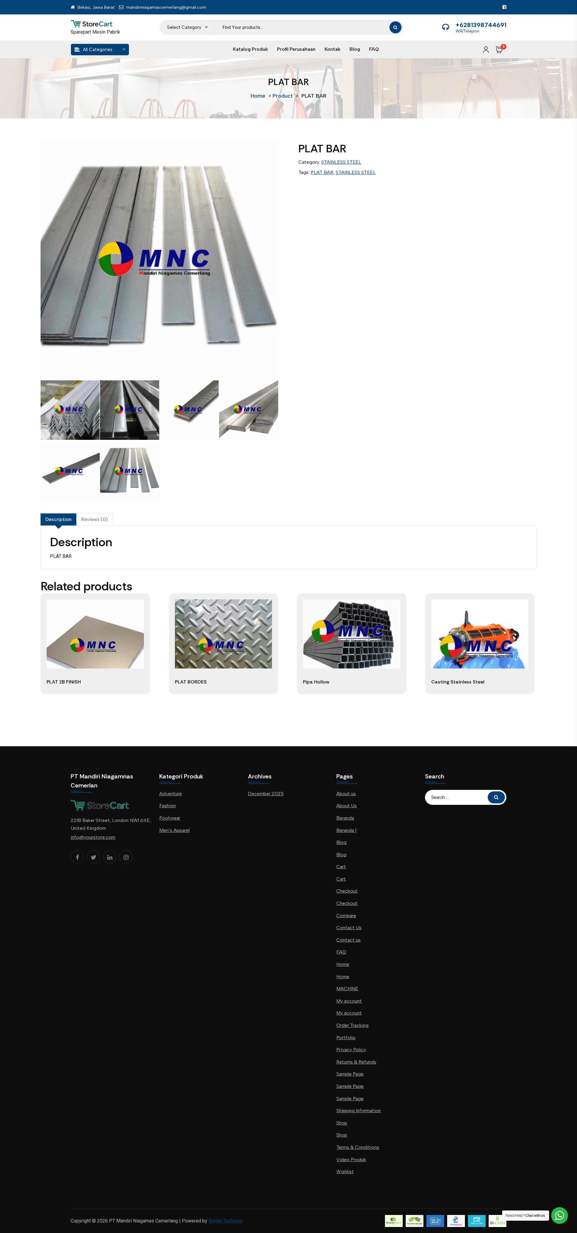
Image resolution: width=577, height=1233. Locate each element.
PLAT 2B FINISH (64, 682)
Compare (346, 915)
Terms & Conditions (357, 1147)
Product (283, 96)
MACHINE (347, 988)
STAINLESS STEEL (341, 162)
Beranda (345, 818)
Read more (95, 693)
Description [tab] (58, 519)
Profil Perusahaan (296, 49)
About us (346, 793)
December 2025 (266, 793)
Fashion (167, 805)
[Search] (395, 27)
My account (349, 1001)
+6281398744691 (481, 25)
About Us (346, 805)
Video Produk (351, 1159)
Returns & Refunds (356, 1062)
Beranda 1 (346, 830)
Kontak (332, 49)
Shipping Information (358, 1110)
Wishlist (345, 1171)
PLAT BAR (322, 172)
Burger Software (226, 1221)
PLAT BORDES (191, 682)
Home (258, 96)
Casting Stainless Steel (457, 682)
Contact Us (349, 927)
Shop (341, 1123)
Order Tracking (352, 1025)
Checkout (347, 891)
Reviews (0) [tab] (94, 519)
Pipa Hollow (316, 682)
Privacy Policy (351, 1049)
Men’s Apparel (174, 830)
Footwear (169, 818)
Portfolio (346, 1037)
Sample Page (350, 1074)
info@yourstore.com (93, 837)
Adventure (170, 793)
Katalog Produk (250, 49)
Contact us (348, 940)
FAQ (374, 49)
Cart (341, 866)
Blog (355, 49)
